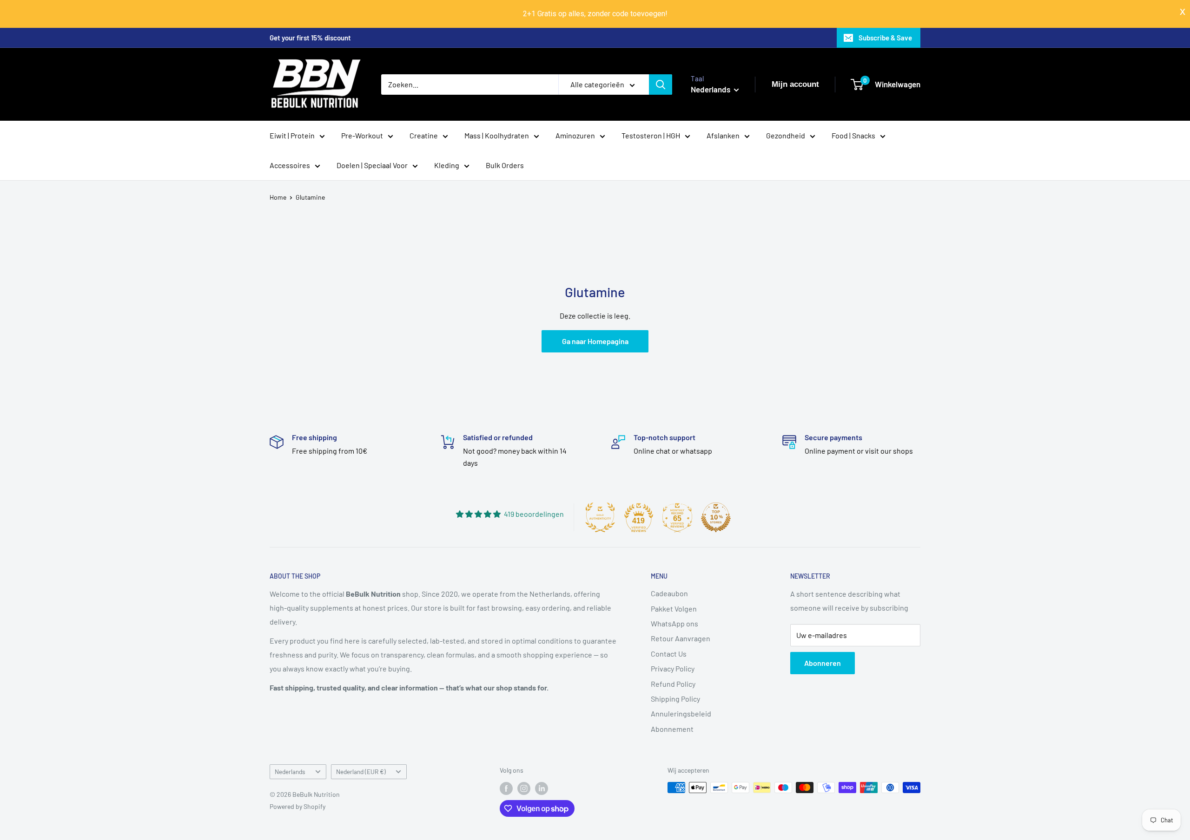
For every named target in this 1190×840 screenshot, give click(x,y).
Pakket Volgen (674, 608)
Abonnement (672, 728)
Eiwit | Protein (292, 135)
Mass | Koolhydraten (496, 135)
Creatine (424, 135)
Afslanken (723, 135)
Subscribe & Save (885, 37)
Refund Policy (673, 683)
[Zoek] (660, 84)
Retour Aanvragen (680, 638)
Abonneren (822, 662)
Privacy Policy (672, 668)
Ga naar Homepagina (595, 341)
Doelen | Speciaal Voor (372, 165)
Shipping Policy (675, 698)
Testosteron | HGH (650, 135)
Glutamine (310, 197)
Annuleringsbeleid (681, 713)
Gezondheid (785, 135)
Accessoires (290, 165)
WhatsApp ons (674, 623)
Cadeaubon (669, 593)
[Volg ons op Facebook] (506, 788)
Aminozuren (575, 135)
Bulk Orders (505, 165)
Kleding (446, 165)
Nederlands (290, 771)
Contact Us (669, 653)
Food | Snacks (853, 135)
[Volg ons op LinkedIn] (541, 788)
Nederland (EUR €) (361, 771)
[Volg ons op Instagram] (523, 788)
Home (278, 197)
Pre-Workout (362, 135)
